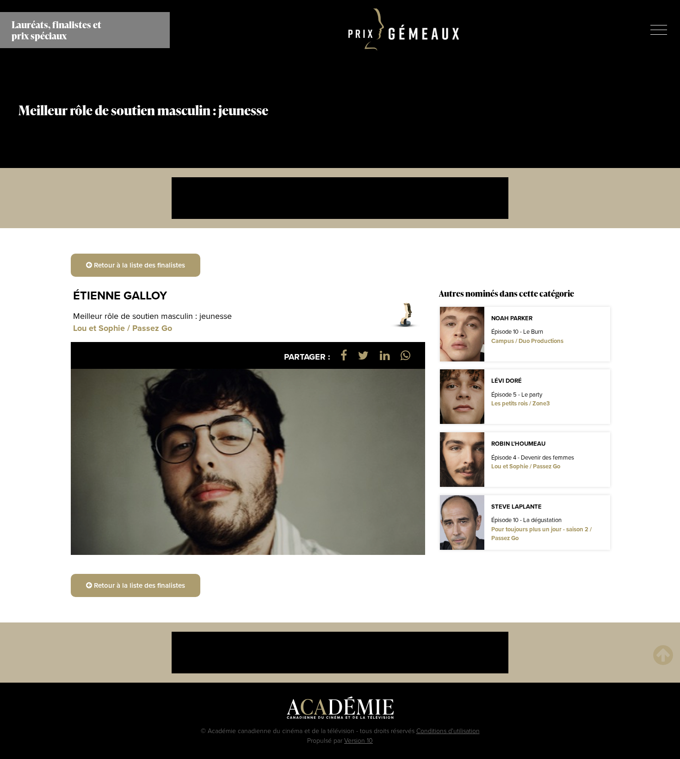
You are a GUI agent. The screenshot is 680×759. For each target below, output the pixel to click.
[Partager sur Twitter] (363, 355)
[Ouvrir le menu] (658, 30)
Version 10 (358, 740)
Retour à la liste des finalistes (138, 265)
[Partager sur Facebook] (344, 355)
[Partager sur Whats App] (405, 355)
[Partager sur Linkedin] (384, 355)
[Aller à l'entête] (663, 654)
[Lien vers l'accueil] (403, 30)
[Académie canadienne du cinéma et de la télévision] (340, 709)
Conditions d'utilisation (448, 730)
